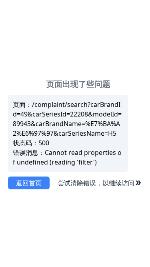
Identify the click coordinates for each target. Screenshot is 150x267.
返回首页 (29, 183)
